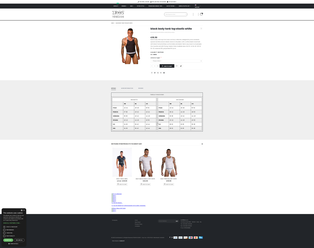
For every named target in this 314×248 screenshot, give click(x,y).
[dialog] (14, 227)
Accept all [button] (8, 240)
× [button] (24, 210)
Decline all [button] (19, 240)
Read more (15, 220)
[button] (14, 223)
